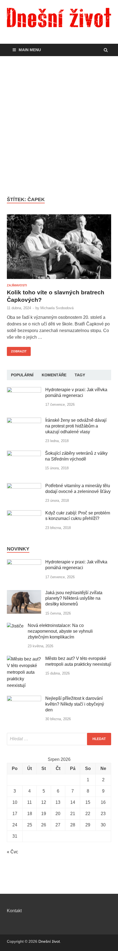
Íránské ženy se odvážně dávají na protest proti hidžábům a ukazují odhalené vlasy (75, 426)
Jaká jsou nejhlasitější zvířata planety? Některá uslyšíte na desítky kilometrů (73, 598)
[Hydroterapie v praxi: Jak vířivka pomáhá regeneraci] (24, 390)
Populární (22, 375)
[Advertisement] (59, 126)
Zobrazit (17, 350)
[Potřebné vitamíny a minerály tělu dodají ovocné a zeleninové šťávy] (24, 486)
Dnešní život (49, 941)
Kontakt (14, 910)
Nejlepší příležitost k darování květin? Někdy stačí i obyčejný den (74, 704)
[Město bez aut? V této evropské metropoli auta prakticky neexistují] (24, 659)
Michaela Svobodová (57, 308)
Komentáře (54, 375)
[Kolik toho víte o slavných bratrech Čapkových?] (59, 249)
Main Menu (30, 50)
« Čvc (12, 851)
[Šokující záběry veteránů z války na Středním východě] (24, 453)
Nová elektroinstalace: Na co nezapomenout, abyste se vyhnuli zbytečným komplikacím (60, 631)
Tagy (80, 375)
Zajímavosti (17, 285)
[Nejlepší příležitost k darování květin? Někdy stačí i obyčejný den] (24, 699)
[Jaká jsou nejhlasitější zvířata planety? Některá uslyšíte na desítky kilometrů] (24, 593)
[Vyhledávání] (59, 739)
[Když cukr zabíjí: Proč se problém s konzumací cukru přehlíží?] (24, 513)
